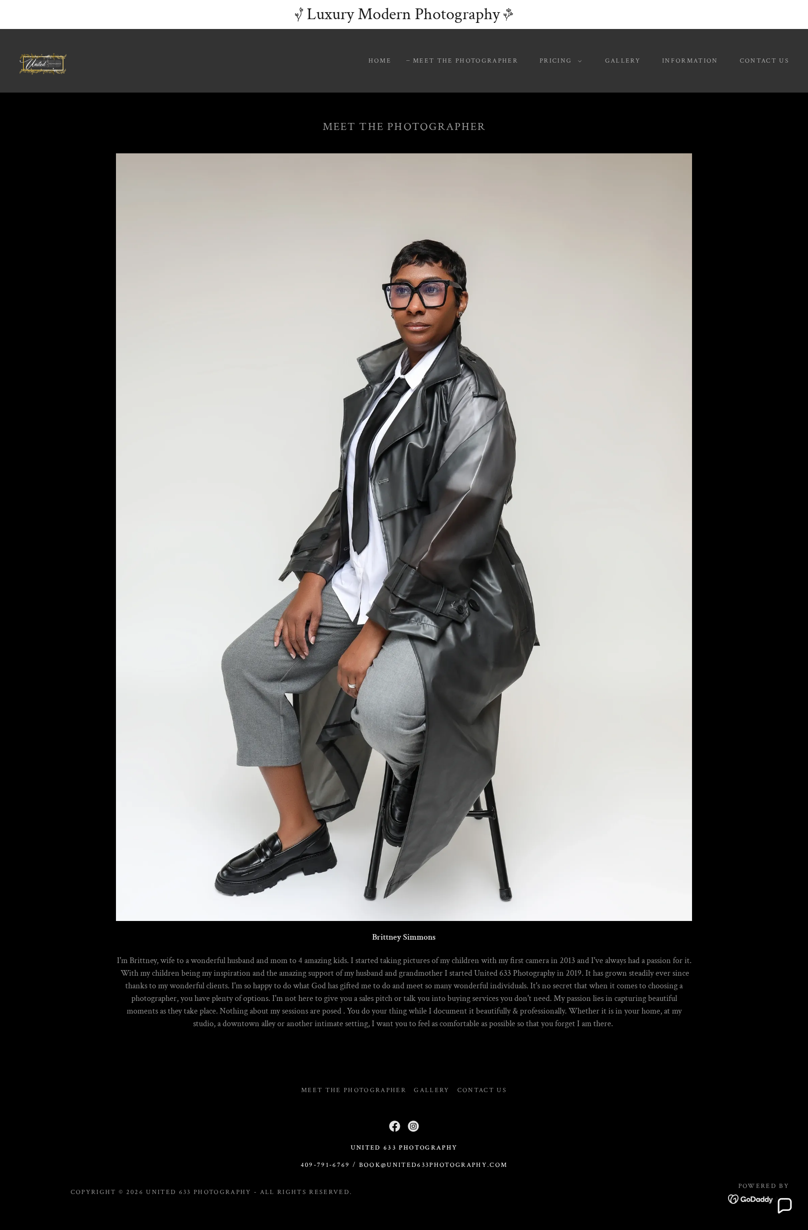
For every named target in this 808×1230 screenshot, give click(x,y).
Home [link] (379, 61)
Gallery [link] (623, 61)
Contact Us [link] (764, 61)
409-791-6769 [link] (325, 1165)
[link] (43, 60)
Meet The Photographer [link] (465, 61)
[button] (558, 60)
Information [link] (690, 61)
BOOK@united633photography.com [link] (433, 1165)
